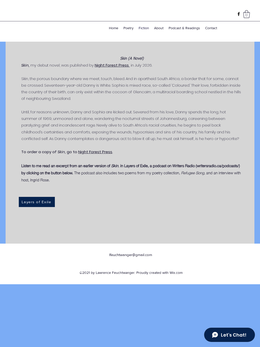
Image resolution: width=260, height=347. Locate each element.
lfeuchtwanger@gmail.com (130, 255)
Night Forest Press (112, 65)
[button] (246, 14)
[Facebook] (238, 14)
